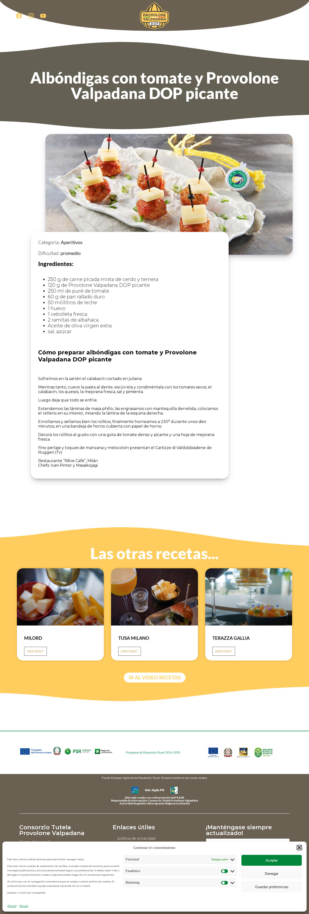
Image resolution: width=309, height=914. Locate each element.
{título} (12, 906)
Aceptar (272, 860)
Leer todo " (35, 651)
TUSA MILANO (133, 638)
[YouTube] (43, 16)
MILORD (33, 638)
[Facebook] (19, 16)
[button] (299, 847)
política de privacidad (136, 838)
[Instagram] (31, 16)
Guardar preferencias (271, 887)
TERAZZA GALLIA (231, 638)
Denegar (271, 874)
